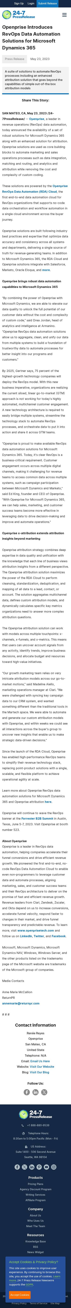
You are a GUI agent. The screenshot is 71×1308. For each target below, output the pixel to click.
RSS (35, 1247)
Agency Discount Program (35, 1189)
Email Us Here (40, 1061)
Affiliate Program (35, 1200)
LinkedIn (26, 936)
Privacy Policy (19, 1303)
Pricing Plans (35, 1184)
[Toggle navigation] (64, 14)
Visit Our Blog (39, 1072)
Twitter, (39, 936)
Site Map (55, 1303)
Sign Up (19, 3)
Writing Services (35, 1195)
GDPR (29, 1284)
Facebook (59, 936)
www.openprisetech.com (35, 930)
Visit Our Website (42, 1066)
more (46, 270)
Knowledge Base (35, 1241)
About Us (35, 1215)
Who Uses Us (35, 1221)
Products (35, 1177)
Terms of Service (38, 1303)
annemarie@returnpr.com (21, 1003)
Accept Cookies (19, 1294)
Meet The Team (35, 1226)
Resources (35, 1235)
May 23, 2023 (40, 59)
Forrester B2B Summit (37, 818)
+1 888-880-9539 (38, 1125)
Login (31, 3)
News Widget (35, 1252)
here (48, 802)
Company (35, 1209)
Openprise (36, 119)
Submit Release (47, 3)
